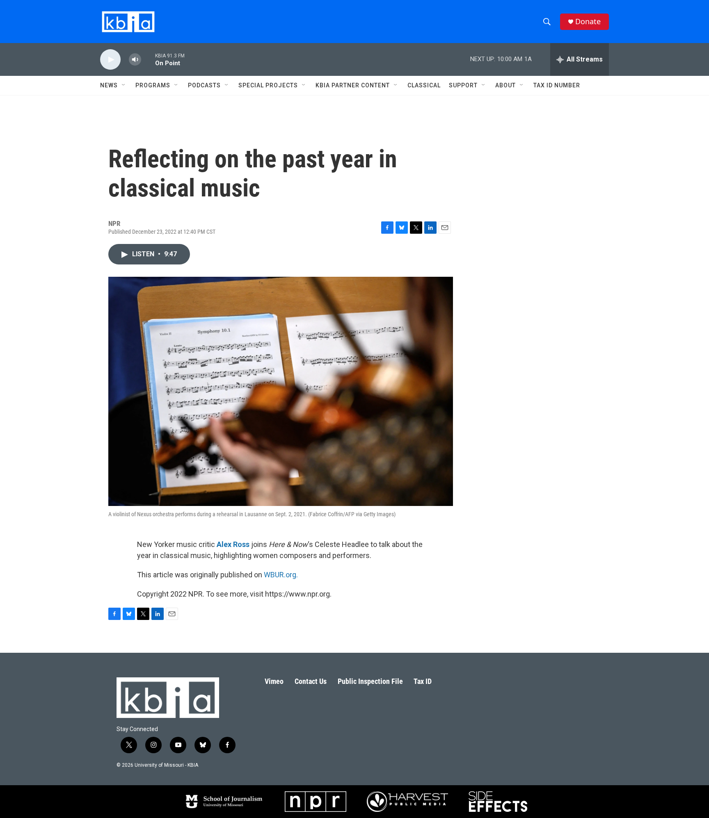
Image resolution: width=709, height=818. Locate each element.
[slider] (148, 59)
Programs (152, 85)
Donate (588, 21)
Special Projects (268, 85)
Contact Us (311, 681)
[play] (110, 59)
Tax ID (423, 681)
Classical (424, 85)
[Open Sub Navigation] (124, 85)
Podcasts (204, 85)
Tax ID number (556, 85)
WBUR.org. (281, 574)
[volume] (135, 59)
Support (463, 85)
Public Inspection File (370, 681)
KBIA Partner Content (353, 85)
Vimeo (274, 681)
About (505, 85)
